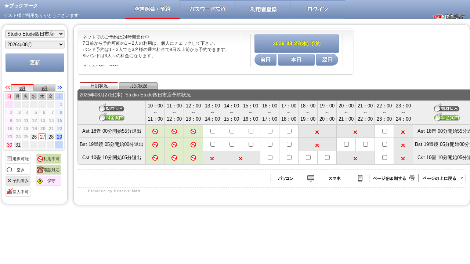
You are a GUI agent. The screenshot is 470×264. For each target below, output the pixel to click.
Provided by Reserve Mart (114, 191)
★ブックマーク (21, 5)
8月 (22, 88)
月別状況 (138, 85)
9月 (44, 88)
